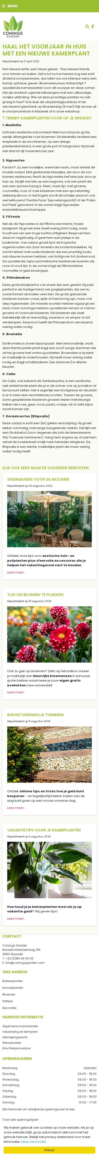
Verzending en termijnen (20, 1032)
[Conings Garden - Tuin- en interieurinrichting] (12, 26)
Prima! (49, 1150)
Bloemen (8, 994)
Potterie (7, 1001)
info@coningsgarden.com (25, 963)
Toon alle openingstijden (20, 1120)
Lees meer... (16, 572)
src (87, 26)
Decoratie (9, 1008)
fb (92, 26)
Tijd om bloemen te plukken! (35, 594)
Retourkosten (11, 1043)
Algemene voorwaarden (20, 1026)
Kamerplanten (12, 988)
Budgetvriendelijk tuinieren (35, 714)
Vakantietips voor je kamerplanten (44, 830)
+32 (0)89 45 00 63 (19, 958)
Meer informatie (33, 1141)
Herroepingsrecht (14, 1037)
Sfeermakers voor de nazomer (38, 479)
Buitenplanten (12, 981)
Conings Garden (14, 945)
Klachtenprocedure (16, 1048)
